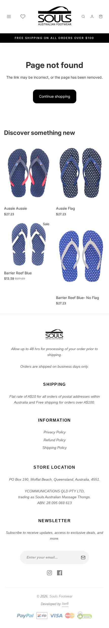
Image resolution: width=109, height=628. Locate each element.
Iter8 (65, 604)
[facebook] (59, 572)
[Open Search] (83, 16)
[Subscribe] (83, 557)
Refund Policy (55, 440)
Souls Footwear (60, 596)
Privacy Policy (55, 432)
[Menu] (9, 16)
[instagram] (49, 572)
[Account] (92, 16)
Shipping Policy (54, 448)
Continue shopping (54, 96)
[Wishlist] (23, 16)
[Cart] (101, 16)
